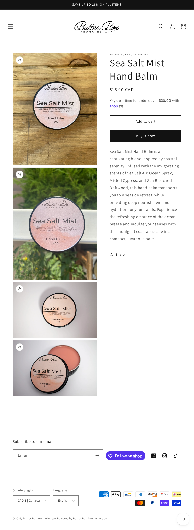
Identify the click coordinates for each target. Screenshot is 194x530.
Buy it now (145, 135)
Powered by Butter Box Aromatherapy (82, 518)
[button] (10, 26)
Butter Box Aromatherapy (40, 518)
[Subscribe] (97, 455)
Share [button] (120, 254)
